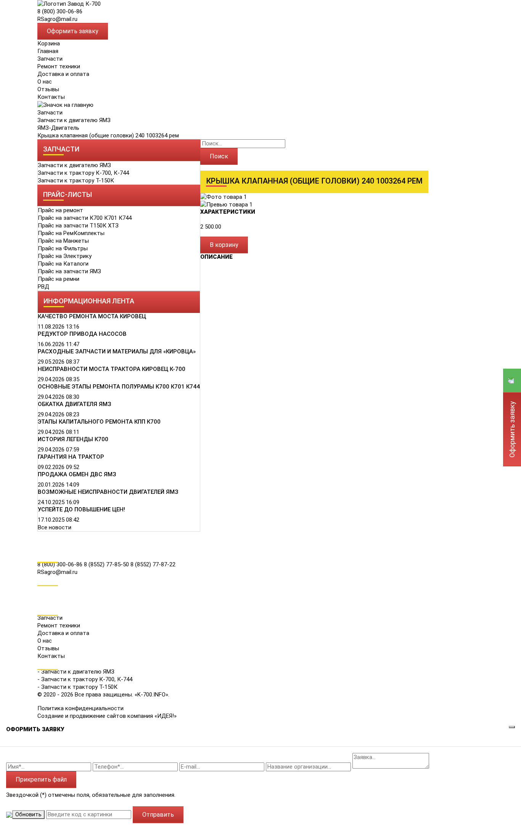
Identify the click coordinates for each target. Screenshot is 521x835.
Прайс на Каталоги (63, 263)
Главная (47, 51)
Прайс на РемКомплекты (71, 233)
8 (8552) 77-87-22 (152, 564)
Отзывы (48, 89)
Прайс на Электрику (65, 256)
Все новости (54, 527)
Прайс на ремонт (60, 210)
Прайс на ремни (58, 279)
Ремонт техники (58, 66)
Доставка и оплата (63, 74)
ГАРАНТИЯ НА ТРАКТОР (71, 456)
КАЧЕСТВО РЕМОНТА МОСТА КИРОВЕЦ (92, 316)
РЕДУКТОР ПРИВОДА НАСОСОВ (82, 333)
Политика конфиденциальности (80, 708)
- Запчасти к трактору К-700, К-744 (84, 679)
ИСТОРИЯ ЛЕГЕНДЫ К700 (73, 439)
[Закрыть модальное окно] (512, 727)
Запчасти (50, 112)
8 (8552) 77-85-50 (107, 564)
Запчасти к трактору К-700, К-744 (83, 172)
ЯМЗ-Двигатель (58, 127)
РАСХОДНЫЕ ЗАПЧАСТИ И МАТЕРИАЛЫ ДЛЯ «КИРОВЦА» (117, 351)
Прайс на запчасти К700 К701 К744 (85, 217)
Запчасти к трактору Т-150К (76, 180)
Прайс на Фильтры (63, 248)
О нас (44, 81)
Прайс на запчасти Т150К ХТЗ (78, 225)
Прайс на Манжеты (63, 240)
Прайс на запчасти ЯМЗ (69, 271)
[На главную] (69, 3)
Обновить (28, 814)
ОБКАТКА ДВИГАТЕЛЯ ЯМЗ (74, 404)
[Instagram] (42, 600)
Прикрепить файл (41, 779)
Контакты (51, 96)
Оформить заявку (72, 31)
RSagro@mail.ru (57, 19)
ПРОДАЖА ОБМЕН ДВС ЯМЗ (77, 474)
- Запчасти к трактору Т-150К (77, 686)
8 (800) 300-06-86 (59, 11)
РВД (43, 286)
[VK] (42, 589)
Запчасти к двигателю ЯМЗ (74, 120)
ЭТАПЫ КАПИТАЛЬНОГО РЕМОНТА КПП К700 (99, 421)
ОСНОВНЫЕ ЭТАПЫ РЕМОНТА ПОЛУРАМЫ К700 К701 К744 (119, 386)
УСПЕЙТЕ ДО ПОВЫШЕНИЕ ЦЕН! (81, 509)
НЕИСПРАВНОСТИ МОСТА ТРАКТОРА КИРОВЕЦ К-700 (111, 369)
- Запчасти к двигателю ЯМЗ (75, 671)
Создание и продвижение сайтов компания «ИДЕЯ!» (107, 715)
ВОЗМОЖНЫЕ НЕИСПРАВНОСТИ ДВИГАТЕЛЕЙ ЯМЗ (108, 491)
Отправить (158, 814)
